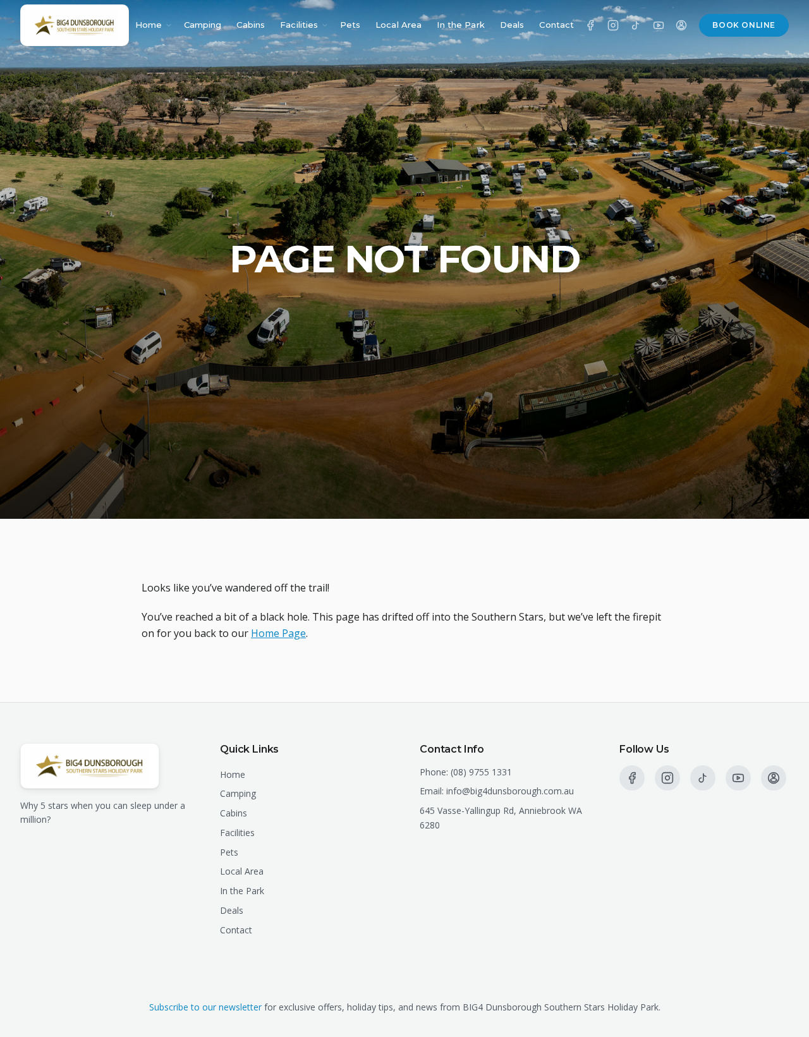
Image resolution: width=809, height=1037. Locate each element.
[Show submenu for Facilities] (325, 25)
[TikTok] (636, 25)
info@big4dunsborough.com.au (510, 791)
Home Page (278, 633)
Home (148, 25)
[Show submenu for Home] (168, 25)
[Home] (74, 25)
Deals (512, 25)
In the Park (460, 25)
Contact (556, 25)
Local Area (398, 25)
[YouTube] (658, 25)
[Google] (681, 25)
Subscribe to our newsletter (205, 1007)
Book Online (744, 25)
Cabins (250, 25)
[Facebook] (590, 25)
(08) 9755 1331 (481, 772)
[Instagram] (613, 25)
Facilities (299, 25)
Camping (203, 25)
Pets (350, 25)
